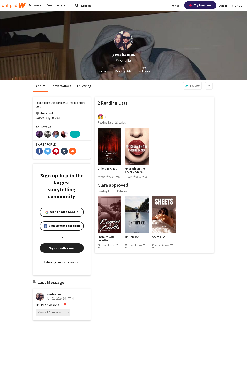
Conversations (61, 86)
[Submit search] (76, 5)
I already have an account (62, 262)
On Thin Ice (132, 237)
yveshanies (53, 294)
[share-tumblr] (64, 151)
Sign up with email (61, 248)
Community (54, 5)
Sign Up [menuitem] (237, 5)
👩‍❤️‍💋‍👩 (100, 117)
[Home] (13, 5)
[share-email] (72, 151)
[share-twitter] (47, 151)
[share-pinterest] (55, 151)
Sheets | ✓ (158, 237)
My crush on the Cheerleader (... (135, 170)
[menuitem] (192, 86)
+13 (75, 134)
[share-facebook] (39, 151)
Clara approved (113, 185)
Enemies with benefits (106, 238)
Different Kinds (107, 168)
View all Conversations (53, 312)
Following (84, 86)
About (40, 86)
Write (176, 6)
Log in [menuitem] (223, 5)
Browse (34, 5)
